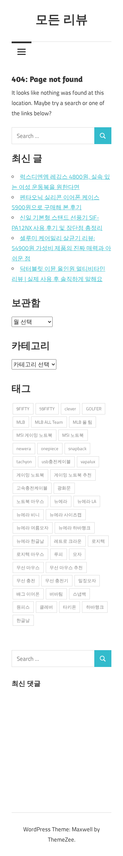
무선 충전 (25, 580)
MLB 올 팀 (82, 422)
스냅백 (79, 593)
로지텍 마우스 (30, 554)
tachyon (24, 461)
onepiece (49, 448)
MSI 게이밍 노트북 (34, 435)
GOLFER (93, 408)
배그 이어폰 (28, 593)
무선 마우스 (28, 567)
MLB (20, 422)
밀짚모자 (87, 580)
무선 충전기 (56, 580)
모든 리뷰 (62, 19)
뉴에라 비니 (28, 514)
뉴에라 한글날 (30, 541)
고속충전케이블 (31, 487)
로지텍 (98, 541)
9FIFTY (22, 408)
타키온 (69, 606)
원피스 (23, 606)
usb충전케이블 (56, 461)
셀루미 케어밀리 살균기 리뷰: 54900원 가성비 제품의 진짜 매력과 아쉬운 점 (61, 248)
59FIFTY (47, 408)
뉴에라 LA (86, 501)
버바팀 (56, 593)
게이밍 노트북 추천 (73, 474)
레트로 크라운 (68, 541)
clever (70, 408)
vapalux (88, 461)
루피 (58, 554)
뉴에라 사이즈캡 (66, 514)
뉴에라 (60, 501)
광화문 (64, 487)
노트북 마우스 (30, 501)
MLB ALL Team (49, 422)
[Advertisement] (63, 748)
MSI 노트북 (73, 435)
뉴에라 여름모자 (32, 527)
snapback (77, 448)
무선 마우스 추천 (66, 567)
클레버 (46, 606)
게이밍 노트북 (30, 474)
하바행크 (95, 606)
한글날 (23, 620)
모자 (77, 554)
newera (23, 448)
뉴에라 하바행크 (74, 527)
